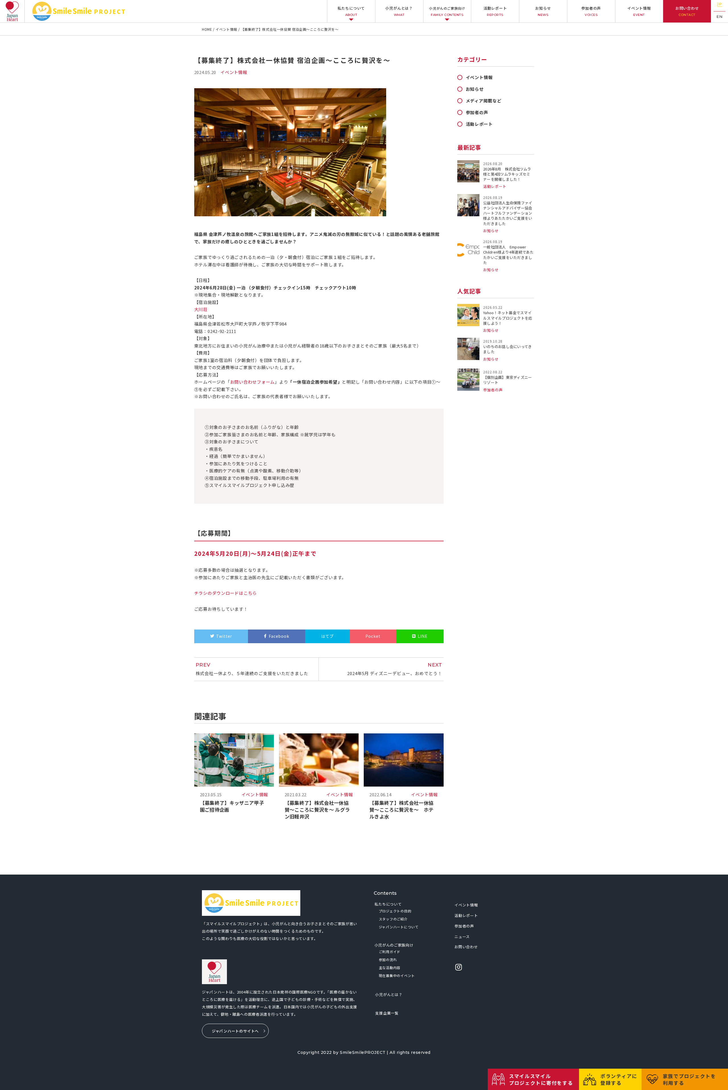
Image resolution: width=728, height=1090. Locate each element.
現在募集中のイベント (397, 975)
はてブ (327, 636)
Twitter (224, 636)
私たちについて (351, 11)
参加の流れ (388, 959)
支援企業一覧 (387, 1013)
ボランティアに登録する (618, 1079)
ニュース (462, 936)
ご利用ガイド (389, 951)
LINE (422, 636)
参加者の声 (591, 11)
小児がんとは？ (399, 11)
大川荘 (201, 309)
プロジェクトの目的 (395, 910)
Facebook (279, 636)
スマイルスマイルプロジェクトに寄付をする (541, 1079)
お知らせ (543, 11)
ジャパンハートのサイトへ (235, 1031)
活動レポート (495, 11)
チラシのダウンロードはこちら (225, 593)
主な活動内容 (389, 967)
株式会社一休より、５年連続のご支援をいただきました (252, 669)
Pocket (372, 636)
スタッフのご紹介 (393, 918)
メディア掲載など (484, 101)
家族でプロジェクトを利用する (689, 1079)
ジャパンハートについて (399, 926)
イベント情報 (639, 11)
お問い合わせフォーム (252, 382)
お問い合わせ (687, 11)
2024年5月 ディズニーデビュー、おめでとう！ (394, 669)
